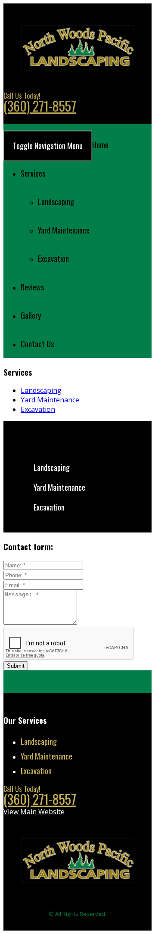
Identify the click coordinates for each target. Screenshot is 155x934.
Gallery (31, 315)
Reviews (32, 287)
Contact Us (37, 343)
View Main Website (34, 118)
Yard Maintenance (64, 230)
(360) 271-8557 (39, 105)
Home (100, 144)
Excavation (53, 258)
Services (33, 173)
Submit (16, 666)
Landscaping (56, 201)
